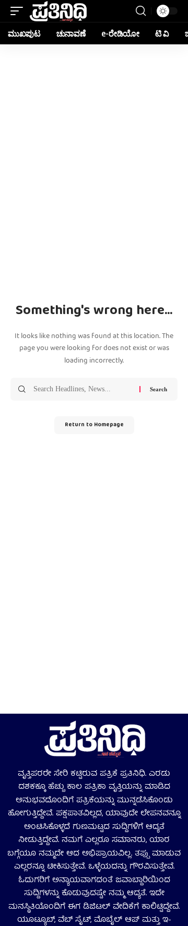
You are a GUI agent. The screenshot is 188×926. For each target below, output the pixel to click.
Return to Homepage (94, 425)
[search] (140, 11)
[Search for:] (82, 389)
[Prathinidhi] (57, 11)
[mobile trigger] (19, 11)
